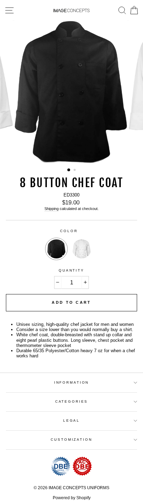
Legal (71, 420)
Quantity (71, 270)
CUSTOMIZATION (71, 439)
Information (71, 382)
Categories (71, 401)
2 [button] (75, 170)
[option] (71, 92)
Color (68, 231)
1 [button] (69, 170)
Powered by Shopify (72, 497)
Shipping (51, 209)
